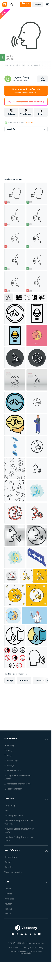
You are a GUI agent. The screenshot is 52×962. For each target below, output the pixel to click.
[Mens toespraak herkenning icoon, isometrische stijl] (14, 670)
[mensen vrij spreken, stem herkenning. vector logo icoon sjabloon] (14, 626)
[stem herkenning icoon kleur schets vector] (14, 648)
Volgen (42, 80)
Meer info (11, 131)
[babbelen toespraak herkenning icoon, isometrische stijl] (14, 936)
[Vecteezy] (4, 4)
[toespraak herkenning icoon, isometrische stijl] (14, 692)
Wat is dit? (29, 122)
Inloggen (37, 4)
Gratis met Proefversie (26, 91)
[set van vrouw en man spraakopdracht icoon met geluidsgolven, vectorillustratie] (21, 411)
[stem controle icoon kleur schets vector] (14, 470)
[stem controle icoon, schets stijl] (14, 426)
